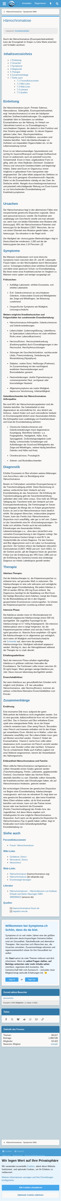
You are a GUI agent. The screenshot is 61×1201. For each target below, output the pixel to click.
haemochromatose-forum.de (26, 908)
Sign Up (31, 979)
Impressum (17, 1156)
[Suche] (57, 4)
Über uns (6, 1156)
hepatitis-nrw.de (20, 911)
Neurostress (15, 862)
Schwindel (11, 641)
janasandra (8, 998)
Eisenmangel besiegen (20, 880)
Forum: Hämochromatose (22, 845)
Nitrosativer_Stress (19, 859)
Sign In (12, 979)
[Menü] (4, 4)
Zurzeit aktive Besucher (15, 992)
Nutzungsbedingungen (35, 1156)
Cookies (8, 1151)
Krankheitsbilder (22, 31)
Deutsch (20, 1151)
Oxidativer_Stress (18, 857)
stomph (54, 1044)
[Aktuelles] (50, 4)
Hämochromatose (18, 874)
